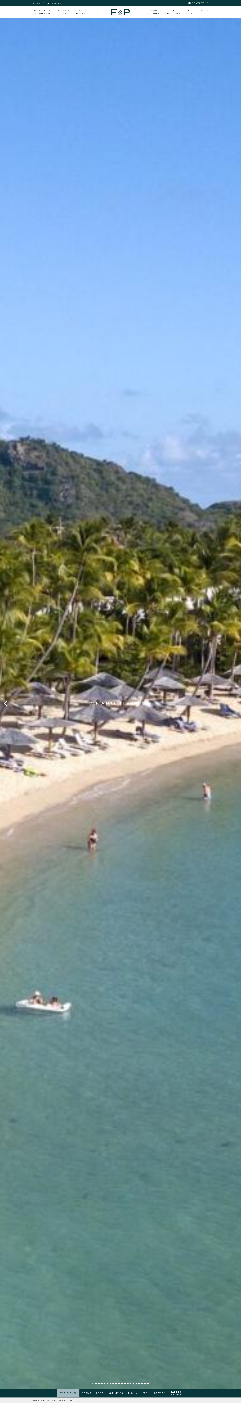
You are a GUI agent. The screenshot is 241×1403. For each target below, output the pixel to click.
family (132, 1392)
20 (148, 1383)
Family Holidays (154, 12)
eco (145, 1392)
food (99, 1392)
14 (130, 1383)
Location (159, 1392)
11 (122, 1383)
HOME (36, 1400)
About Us (190, 12)
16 (136, 1383)
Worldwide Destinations (42, 12)
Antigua (176, 1393)
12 (125, 1383)
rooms (86, 1392)
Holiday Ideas (64, 12)
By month (80, 12)
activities (115, 1392)
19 (145, 1383)
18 (142, 1383)
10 (119, 1383)
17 (139, 1383)
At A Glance (68, 1392)
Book (204, 10)
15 (133, 1383)
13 (128, 1383)
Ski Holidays (173, 12)
